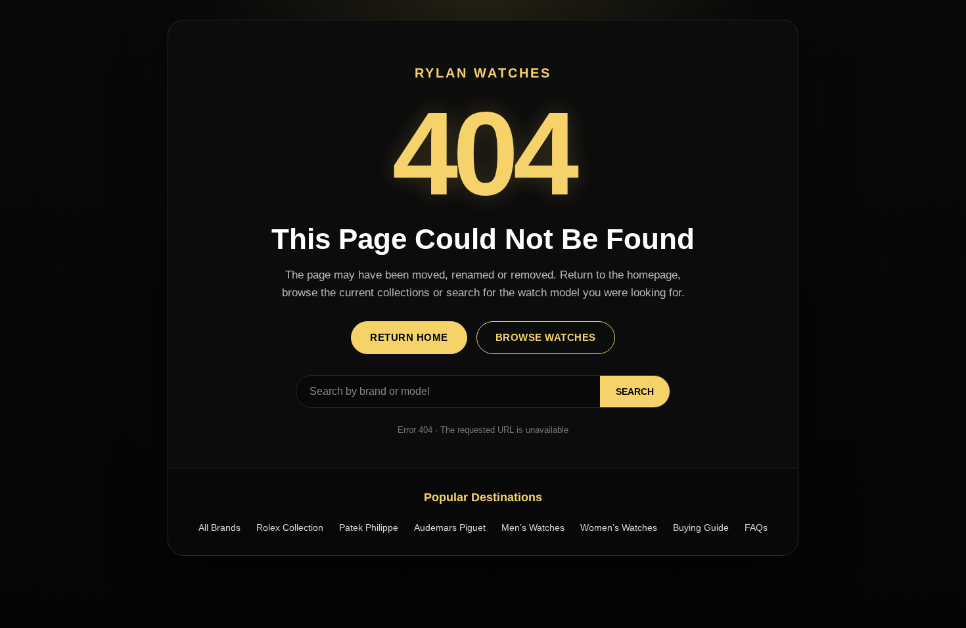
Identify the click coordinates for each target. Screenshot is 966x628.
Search (635, 391)
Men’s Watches (532, 527)
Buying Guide (701, 527)
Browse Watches (545, 337)
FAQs (756, 527)
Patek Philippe (368, 527)
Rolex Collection (289, 527)
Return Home (409, 337)
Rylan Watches (483, 73)
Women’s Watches (618, 527)
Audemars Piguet (450, 527)
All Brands (219, 527)
